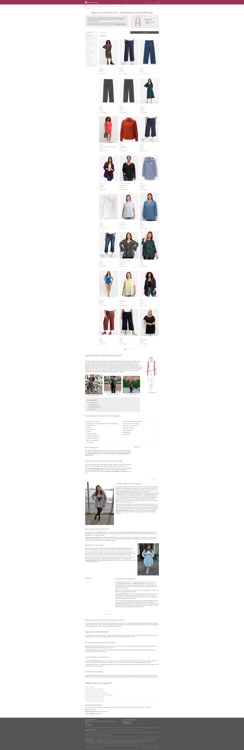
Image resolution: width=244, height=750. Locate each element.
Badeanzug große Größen (91, 742)
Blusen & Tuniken (103, 739)
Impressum (87, 747)
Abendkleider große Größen (121, 742)
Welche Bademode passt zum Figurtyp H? (95, 697)
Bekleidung (148, 741)
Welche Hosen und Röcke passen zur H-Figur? (96, 692)
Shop (91, 6)
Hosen (121, 739)
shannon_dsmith (129, 394)
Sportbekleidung (134, 741)
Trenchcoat (141, 511)
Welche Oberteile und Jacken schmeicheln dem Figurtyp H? (99, 695)
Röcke (141, 739)
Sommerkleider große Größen (135, 742)
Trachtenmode (142, 741)
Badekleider (100, 742)
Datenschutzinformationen (97, 747)
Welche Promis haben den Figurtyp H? (94, 699)
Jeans (118, 739)
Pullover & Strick (112, 739)
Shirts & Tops (127, 739)
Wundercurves (152, 392)
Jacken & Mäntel (135, 739)
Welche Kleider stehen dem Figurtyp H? (95, 690)
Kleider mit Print (95, 549)
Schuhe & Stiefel (107, 741)
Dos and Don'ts (93, 402)
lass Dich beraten (121, 24)
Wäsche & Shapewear (90, 741)
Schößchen (144, 500)
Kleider (96, 739)
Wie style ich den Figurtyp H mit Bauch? (95, 701)
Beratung (109, 6)
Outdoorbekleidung (116, 741)
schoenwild (110, 394)
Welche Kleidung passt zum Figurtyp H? (95, 688)
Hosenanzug (119, 510)
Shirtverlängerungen (109, 742)
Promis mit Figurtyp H (95, 407)
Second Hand (119, 6)
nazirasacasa (92, 395)
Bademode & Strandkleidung (150, 739)
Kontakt (92, 734)
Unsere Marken (103, 734)
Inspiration (99, 6)
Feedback (97, 734)
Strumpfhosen (99, 741)
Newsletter (110, 734)
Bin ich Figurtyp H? (94, 404)
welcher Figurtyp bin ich (110, 452)
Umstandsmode (125, 741)
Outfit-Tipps (93, 409)
